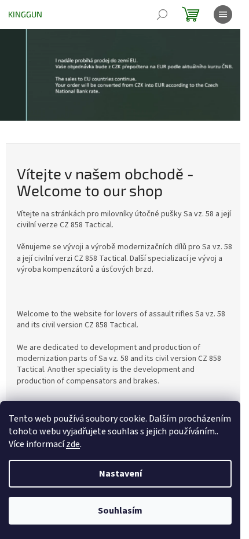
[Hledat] (162, 14)
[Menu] (223, 14)
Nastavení (120, 473)
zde (73, 444)
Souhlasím (120, 510)
